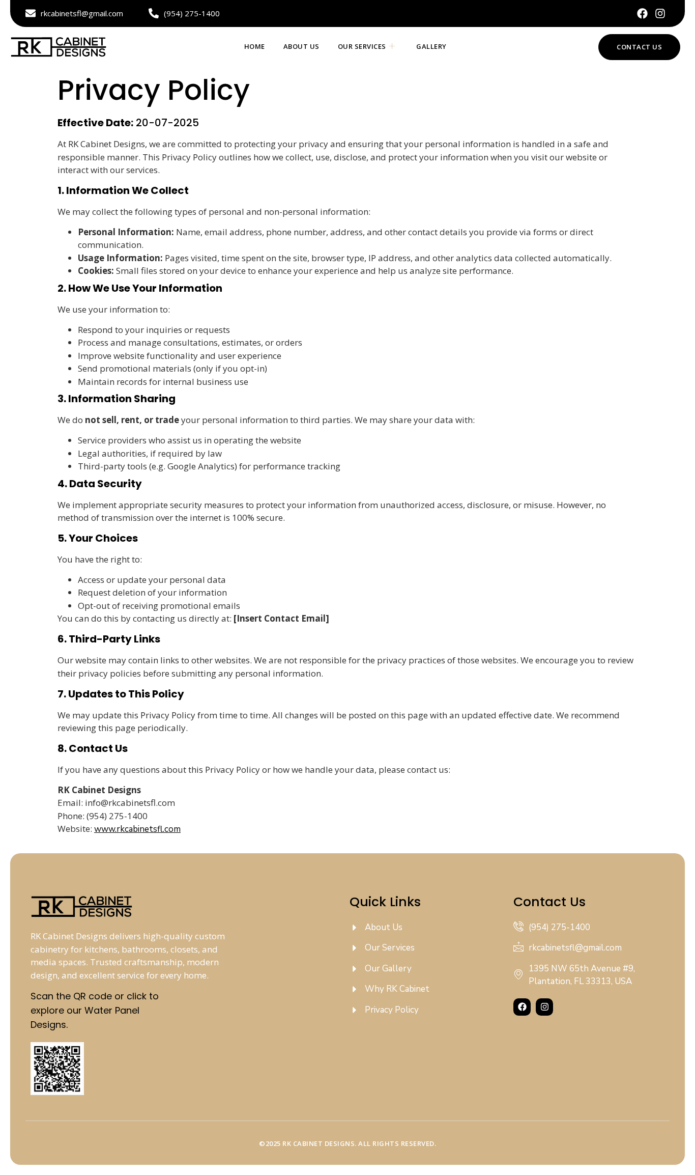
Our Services (362, 46)
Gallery (431, 46)
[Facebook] (642, 13)
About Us (301, 46)
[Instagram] (660, 13)
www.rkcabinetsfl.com (137, 829)
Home (254, 46)
